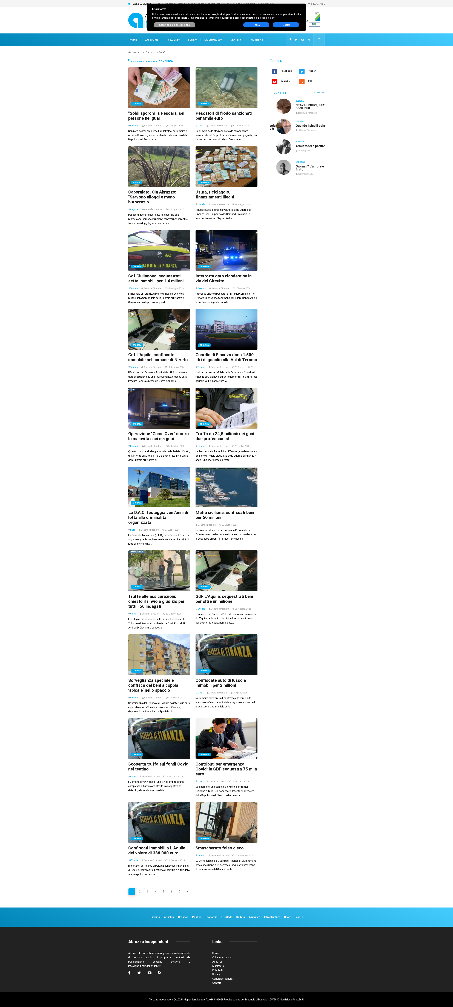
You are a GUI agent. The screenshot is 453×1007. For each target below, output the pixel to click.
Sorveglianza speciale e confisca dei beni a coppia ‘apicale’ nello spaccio (153, 685)
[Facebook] (290, 39)
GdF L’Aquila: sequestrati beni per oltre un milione (224, 599)
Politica (293, 142)
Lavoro (299, 917)
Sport (287, 917)
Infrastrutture (272, 917)
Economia (211, 917)
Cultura (293, 101)
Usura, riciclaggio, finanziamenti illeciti (215, 195)
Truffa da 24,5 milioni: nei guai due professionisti (225, 436)
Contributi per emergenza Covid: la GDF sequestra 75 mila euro (226, 769)
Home (133, 39)
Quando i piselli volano (305, 125)
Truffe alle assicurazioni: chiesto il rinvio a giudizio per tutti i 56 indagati (156, 601)
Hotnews (257, 39)
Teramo (134, 288)
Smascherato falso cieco (220, 848)
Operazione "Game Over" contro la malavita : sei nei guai (158, 436)
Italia (132, 530)
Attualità (169, 917)
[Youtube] (303, 39)
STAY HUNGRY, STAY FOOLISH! (304, 106)
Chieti (200, 125)
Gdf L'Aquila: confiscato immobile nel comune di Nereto (158, 357)
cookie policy (267, 17)
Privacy (216, 974)
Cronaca (137, 104)
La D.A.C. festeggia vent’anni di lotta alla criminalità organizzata (158, 517)
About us (217, 961)
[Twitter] (296, 39)
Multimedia (212, 39)
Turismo (155, 917)
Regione (134, 209)
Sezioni (173, 39)
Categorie (152, 39)
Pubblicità (217, 970)
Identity (235, 39)
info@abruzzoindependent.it (144, 966)
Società (137, 182)
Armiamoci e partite (304, 146)
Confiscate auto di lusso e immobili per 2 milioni (221, 683)
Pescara (134, 125)
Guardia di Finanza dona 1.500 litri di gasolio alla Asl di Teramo (226, 357)
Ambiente (254, 917)
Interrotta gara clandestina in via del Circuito (224, 278)
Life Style (294, 121)
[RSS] (309, 39)
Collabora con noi (221, 957)
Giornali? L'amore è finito (303, 167)
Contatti (216, 983)
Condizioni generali (223, 978)
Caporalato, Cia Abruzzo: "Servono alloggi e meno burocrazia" (152, 197)
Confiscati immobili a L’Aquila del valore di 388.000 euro (156, 850)
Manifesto (218, 966)
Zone (191, 39)
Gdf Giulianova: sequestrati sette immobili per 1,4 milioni (156, 278)
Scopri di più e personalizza (174, 24)
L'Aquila (201, 204)
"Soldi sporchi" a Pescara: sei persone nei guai (156, 116)
